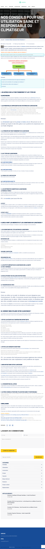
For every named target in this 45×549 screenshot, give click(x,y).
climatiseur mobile (7, 162)
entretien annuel (5, 375)
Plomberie (4, 481)
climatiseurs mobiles (8, 258)
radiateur (35, 207)
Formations (23, 6)
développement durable (36, 301)
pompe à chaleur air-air (23, 122)
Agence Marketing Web (5, 547)
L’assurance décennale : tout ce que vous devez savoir (11, 418)
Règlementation (5, 487)
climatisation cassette (8, 181)
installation (30, 373)
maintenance (32, 370)
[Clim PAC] (22, 2)
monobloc (8, 198)
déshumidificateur (7, 387)
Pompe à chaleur (5, 484)
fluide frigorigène (14, 109)
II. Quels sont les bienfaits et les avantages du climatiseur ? (12, 81)
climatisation (6, 122)
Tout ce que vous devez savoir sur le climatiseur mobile (11, 417)
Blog (29, 6)
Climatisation (17, 6)
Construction (5, 470)
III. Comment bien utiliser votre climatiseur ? (9, 84)
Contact (33, 6)
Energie (4, 473)
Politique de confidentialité (26, 547)
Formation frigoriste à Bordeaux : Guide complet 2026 (18, 513)
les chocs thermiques (25, 348)
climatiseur (23, 46)
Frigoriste (4, 476)
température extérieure (24, 321)
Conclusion (3, 86)
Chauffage (11, 6)
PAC (6, 6)
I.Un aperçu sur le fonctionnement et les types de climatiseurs (13, 79)
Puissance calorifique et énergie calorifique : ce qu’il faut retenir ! (21, 495)
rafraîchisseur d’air (34, 97)
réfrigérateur (24, 132)
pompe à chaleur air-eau (15, 277)
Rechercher (39, 457)
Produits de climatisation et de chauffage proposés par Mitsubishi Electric (15, 414)
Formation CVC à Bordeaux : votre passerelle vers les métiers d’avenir (22, 507)
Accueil (2, 6)
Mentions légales (18, 547)
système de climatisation (13, 252)
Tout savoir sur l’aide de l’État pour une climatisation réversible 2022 (14, 420)
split (25, 206)
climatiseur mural (7, 169)
